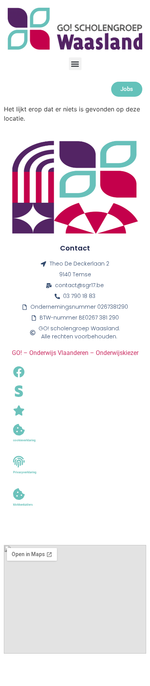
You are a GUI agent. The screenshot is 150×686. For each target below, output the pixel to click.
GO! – (20, 352)
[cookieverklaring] (19, 429)
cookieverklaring (24, 440)
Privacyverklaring (25, 472)
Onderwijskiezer (117, 352)
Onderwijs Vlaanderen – (62, 352)
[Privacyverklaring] (19, 461)
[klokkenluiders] (19, 494)
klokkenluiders (23, 504)
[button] (75, 63)
